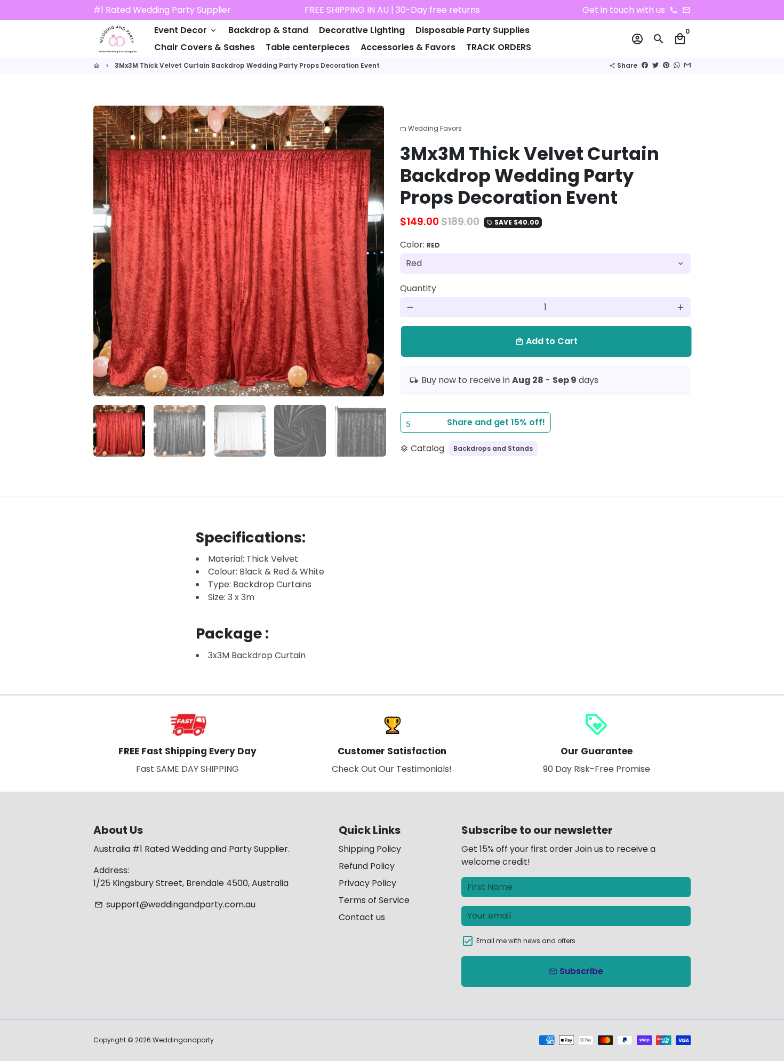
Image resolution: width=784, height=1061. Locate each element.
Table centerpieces (308, 47)
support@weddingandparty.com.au (174, 904)
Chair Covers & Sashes (204, 47)
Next (369, 251)
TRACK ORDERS (498, 47)
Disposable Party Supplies (472, 30)
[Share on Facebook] (645, 65)
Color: (420, 244)
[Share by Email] (687, 65)
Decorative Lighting (362, 30)
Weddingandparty (183, 1039)
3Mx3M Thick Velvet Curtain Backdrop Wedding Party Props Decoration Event (247, 65)
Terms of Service (374, 900)
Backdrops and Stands (493, 448)
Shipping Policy (370, 849)
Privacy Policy (367, 883)
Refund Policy (367, 866)
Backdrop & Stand (268, 30)
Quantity (418, 288)
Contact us (362, 917)
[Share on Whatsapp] (677, 65)
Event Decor (186, 30)
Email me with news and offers (525, 940)
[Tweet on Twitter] (655, 65)
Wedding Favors (431, 128)
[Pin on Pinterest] (666, 65)
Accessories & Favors (408, 47)
